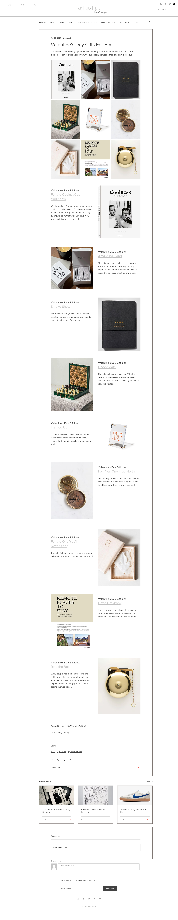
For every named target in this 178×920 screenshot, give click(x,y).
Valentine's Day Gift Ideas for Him (134, 810)
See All (150, 781)
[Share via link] (70, 760)
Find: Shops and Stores (87, 22)
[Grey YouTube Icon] (100, 898)
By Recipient (124, 22)
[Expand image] (77, 63)
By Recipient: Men (75, 752)
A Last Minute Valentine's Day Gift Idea (56, 810)
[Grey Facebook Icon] (83, 898)
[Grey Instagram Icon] (78, 898)
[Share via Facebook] (52, 760)
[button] (149, 22)
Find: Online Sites (108, 22)
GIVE (52, 22)
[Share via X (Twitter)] (58, 760)
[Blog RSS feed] (174, 4)
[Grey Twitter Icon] (94, 898)
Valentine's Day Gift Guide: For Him (94, 810)
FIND (71, 22)
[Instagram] (161, 3)
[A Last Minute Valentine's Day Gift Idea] (56, 795)
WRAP (61, 22)
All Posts (42, 22)
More (136, 22)
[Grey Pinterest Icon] (89, 898)
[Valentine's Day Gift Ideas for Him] (134, 795)
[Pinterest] (170, 3)
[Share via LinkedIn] (64, 760)
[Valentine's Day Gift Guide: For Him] (95, 795)
